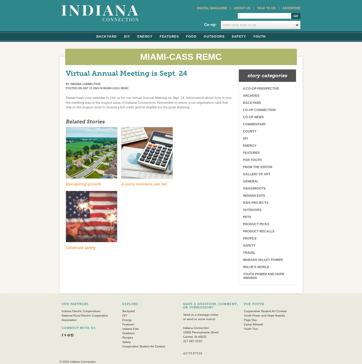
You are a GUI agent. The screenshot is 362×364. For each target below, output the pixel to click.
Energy (145, 36)
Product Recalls (258, 231)
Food (191, 36)
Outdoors (214, 36)
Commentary (254, 124)
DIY (127, 36)
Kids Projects (255, 202)
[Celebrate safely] (91, 218)
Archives (251, 95)
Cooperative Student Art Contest (143, 346)
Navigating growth (83, 184)
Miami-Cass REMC (116, 88)
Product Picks (256, 224)
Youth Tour (251, 328)
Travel (249, 252)
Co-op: (210, 24)
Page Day (250, 320)
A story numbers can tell (144, 184)
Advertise (291, 8)
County (249, 131)
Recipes (127, 337)
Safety (239, 36)
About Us (242, 8)
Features (169, 36)
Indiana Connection (85, 84)
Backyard (106, 36)
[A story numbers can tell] (147, 154)
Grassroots (254, 188)
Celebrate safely (81, 247)
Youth (259, 36)
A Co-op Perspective (261, 88)
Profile (250, 238)
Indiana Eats (254, 195)
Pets (247, 217)
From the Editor (257, 167)
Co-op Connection (259, 110)
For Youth (252, 160)
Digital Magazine (212, 8)
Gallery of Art (256, 174)
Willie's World (256, 267)
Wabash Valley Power (263, 260)
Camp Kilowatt (253, 324)
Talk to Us (266, 8)
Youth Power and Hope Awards (263, 276)
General (251, 181)
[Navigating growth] (91, 154)
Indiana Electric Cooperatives (81, 311)
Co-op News (253, 117)
